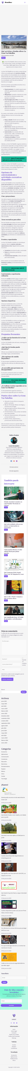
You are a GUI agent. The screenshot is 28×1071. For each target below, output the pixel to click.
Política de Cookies (14, 1034)
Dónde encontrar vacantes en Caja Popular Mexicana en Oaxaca (13, 503)
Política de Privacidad (14, 1036)
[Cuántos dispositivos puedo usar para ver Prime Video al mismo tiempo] (9, 904)
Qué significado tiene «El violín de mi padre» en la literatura (13, 618)
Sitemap (14, 1038)
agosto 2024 (4, 725)
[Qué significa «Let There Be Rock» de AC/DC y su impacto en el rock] (9, 867)
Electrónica (4, 764)
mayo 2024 (4, 733)
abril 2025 (3, 706)
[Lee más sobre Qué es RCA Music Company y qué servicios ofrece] (14, 587)
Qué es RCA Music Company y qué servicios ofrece (13, 597)
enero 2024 (4, 743)
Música (3, 771)
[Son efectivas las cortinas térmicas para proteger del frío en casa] (9, 922)
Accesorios (4, 752)
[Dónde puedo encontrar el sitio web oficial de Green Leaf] (9, 791)
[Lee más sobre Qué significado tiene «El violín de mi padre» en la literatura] (14, 609)
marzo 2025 (4, 708)
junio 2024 (4, 730)
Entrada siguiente (13, 471)
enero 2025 (4, 713)
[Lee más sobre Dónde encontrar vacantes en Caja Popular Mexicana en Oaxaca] (14, 493)
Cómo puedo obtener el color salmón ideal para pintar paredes (13, 551)
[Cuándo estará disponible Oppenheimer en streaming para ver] (9, 848)
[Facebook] (11, 461)
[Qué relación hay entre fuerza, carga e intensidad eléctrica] (9, 885)
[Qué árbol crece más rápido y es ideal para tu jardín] (9, 828)
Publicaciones (14, 1058)
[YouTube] (14, 461)
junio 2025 (4, 701)
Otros (3, 58)
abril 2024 (3, 735)
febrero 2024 (4, 740)
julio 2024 (3, 728)
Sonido (3, 776)
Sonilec (8, 2)
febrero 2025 (4, 711)
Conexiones (4, 759)
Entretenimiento (5, 766)
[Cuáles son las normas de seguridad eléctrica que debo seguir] (9, 957)
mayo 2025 (4, 703)
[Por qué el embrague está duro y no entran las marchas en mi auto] (9, 939)
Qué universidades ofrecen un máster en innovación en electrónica (13, 526)
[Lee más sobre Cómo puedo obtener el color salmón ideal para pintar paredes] (14, 540)
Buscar (3, 689)
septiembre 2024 (5, 723)
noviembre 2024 (5, 718)
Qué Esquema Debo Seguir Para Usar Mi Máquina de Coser (14, 573)
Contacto (14, 1033)
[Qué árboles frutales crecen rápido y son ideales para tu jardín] (9, 809)
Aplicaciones (4, 754)
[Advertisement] (14, 20)
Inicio (14, 1029)
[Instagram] (16, 461)
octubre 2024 (4, 721)
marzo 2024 (4, 738)
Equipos (3, 769)
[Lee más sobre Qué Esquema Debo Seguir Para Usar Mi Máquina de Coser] (14, 564)
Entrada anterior (14, 467)
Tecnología (4, 778)
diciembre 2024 (5, 716)
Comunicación (5, 756)
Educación (4, 761)
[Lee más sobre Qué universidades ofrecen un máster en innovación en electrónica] (14, 516)
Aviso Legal (14, 1031)
